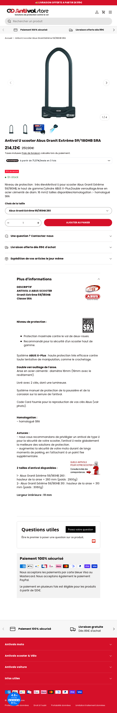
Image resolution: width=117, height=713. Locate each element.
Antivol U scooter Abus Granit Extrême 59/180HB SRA (40, 38)
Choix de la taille (15, 203)
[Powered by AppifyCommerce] (94, 541)
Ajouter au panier (78, 222)
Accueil (8, 38)
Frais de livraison (31, 153)
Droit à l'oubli (40, 705)
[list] (58, 83)
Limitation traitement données (90, 705)
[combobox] (58, 21)
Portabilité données (61, 705)
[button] (103, 12)
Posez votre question (80, 529)
